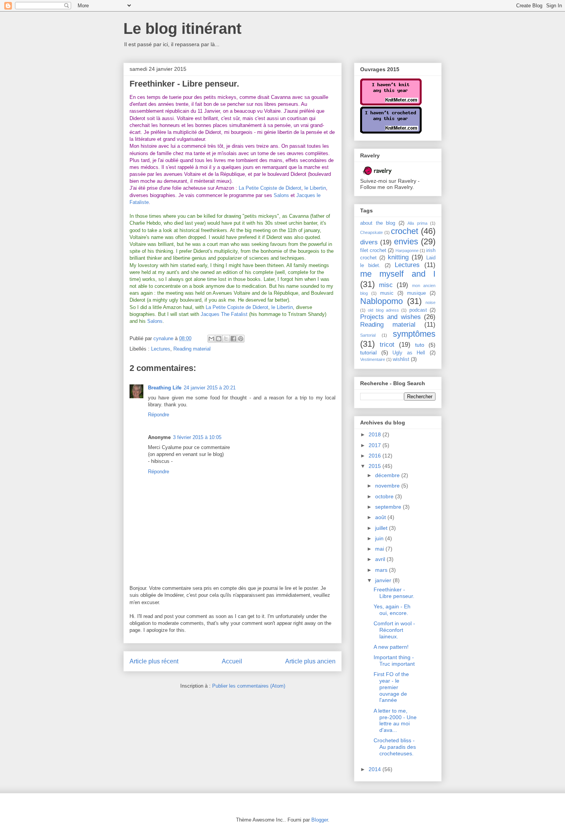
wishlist (401, 359)
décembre (388, 475)
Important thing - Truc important (394, 660)
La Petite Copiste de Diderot (270, 188)
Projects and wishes (390, 317)
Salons (281, 195)
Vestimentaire (372, 359)
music (387, 293)
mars (382, 570)
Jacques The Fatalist (224, 314)
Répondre (158, 415)
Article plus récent (154, 661)
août (381, 517)
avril (381, 559)
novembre (388, 486)
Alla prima (417, 223)
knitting (398, 257)
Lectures (160, 349)
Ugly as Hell (408, 353)
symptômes (414, 334)
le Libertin (315, 188)
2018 (375, 434)
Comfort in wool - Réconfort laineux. (394, 630)
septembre (389, 507)
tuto (419, 345)
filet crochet (373, 250)
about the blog (377, 223)
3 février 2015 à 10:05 (197, 437)
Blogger (319, 820)
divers (369, 242)
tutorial (368, 352)
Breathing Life (164, 388)
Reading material (192, 349)
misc (386, 285)
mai (380, 549)
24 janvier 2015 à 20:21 (210, 388)
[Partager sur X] (226, 338)
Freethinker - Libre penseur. (394, 592)
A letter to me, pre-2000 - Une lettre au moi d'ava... (395, 720)
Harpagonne (407, 250)
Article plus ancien (310, 661)
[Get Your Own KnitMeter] (391, 103)
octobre (385, 496)
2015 (375, 466)
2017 (375, 445)
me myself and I (397, 274)
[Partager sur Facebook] (233, 338)
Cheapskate (371, 232)
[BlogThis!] (219, 338)
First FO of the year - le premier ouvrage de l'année (391, 687)
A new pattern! (391, 647)
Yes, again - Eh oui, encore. (392, 609)
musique (416, 293)
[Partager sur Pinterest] (240, 338)
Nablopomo (381, 301)
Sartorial (368, 335)
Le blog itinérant (182, 28)
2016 (375, 456)
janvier (384, 580)
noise (430, 302)
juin (380, 538)
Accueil (232, 661)
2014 (375, 769)
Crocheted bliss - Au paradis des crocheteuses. (395, 747)
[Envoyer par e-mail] (211, 338)
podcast (418, 310)
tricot (387, 344)
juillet (382, 528)
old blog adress (383, 310)
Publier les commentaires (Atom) (248, 686)
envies (406, 241)
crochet (404, 231)
